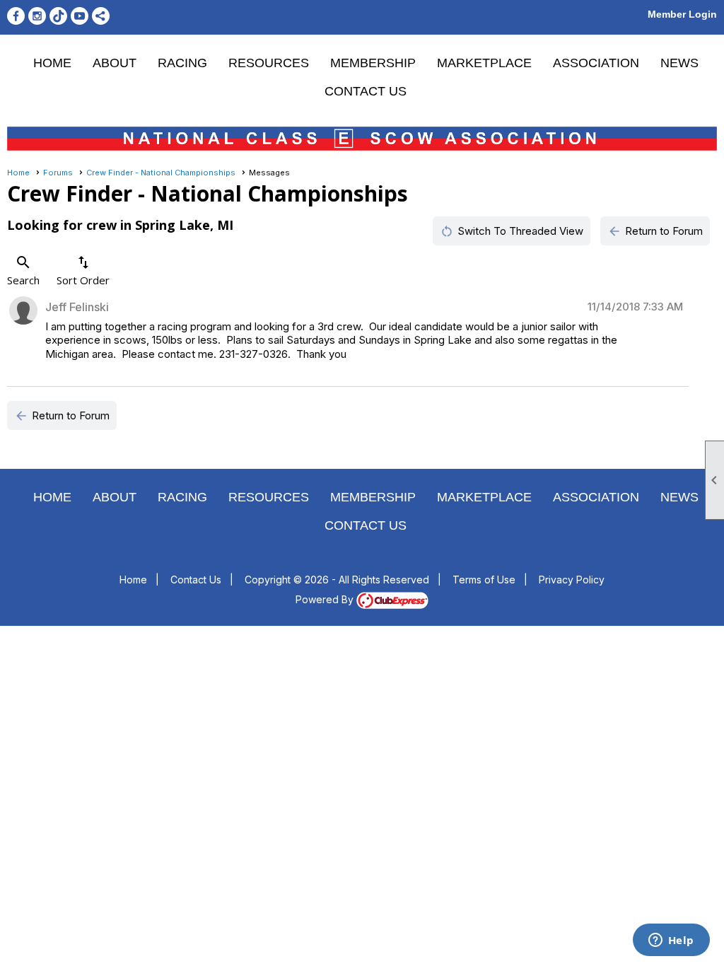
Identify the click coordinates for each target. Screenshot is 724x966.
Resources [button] (268, 63)
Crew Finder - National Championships (160, 173)
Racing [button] (182, 63)
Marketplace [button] (484, 63)
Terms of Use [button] (483, 580)
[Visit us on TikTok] (58, 16)
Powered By (326, 599)
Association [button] (596, 63)
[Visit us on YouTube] (79, 16)
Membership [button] (373, 63)
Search (23, 270)
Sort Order (83, 270)
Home (52, 63)
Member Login (682, 14)
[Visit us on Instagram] (37, 16)
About (114, 63)
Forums (58, 173)
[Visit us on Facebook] (16, 16)
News (679, 63)
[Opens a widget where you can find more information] (671, 941)
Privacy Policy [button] (572, 580)
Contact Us (366, 91)
